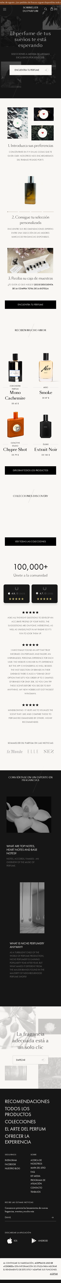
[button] (47, 70)
